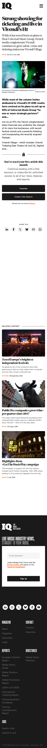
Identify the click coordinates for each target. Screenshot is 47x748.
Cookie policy (34, 745)
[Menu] (41, 5)
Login (5, 642)
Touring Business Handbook (10, 701)
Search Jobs (8, 728)
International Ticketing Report (10, 693)
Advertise (30, 632)
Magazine (7, 633)
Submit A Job (9, 732)
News (5, 628)
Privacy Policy (25, 745)
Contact (30, 627)
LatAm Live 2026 (10, 687)
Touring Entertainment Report (9, 710)
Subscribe (23, 188)
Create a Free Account (23, 197)
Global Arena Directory (32, 659)
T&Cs (41, 745)
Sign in (32, 203)
